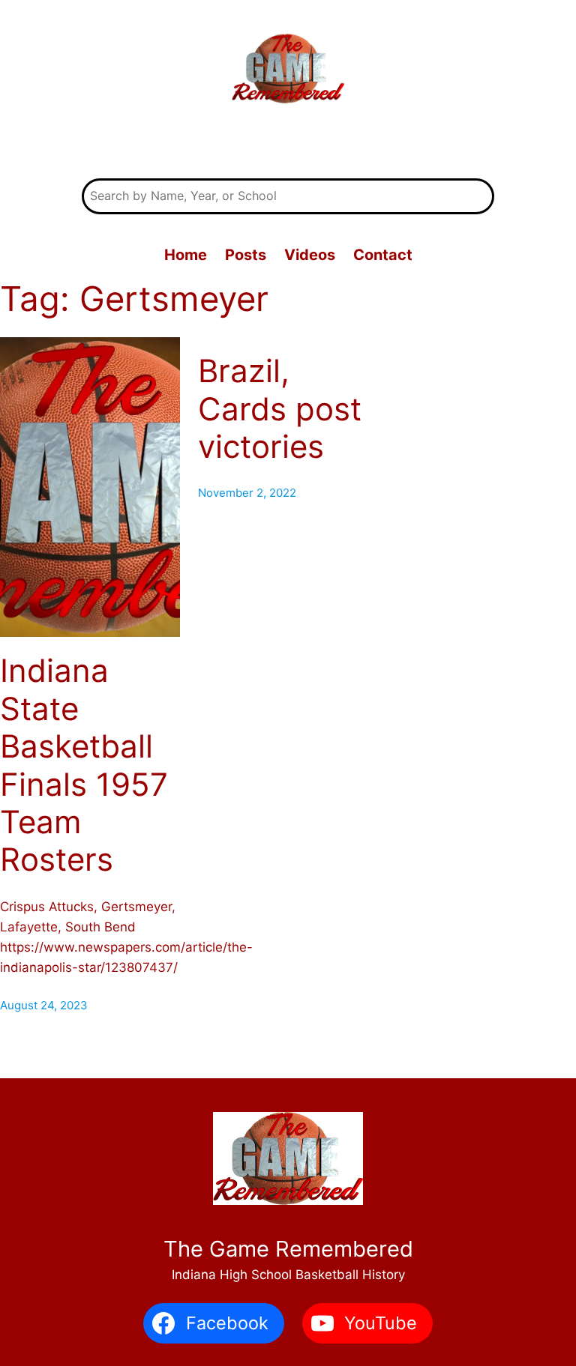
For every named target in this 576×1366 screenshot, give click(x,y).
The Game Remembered (288, 143)
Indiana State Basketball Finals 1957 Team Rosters (84, 765)
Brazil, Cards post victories (280, 408)
